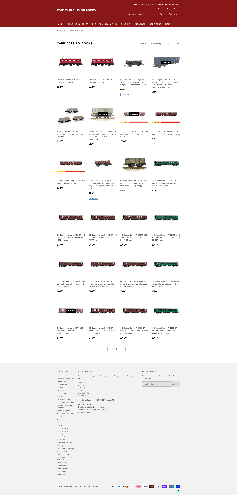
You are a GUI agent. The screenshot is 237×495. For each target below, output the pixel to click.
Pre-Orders (61, 472)
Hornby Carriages (64, 399)
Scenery (60, 446)
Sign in (160, 9)
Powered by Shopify (92, 486)
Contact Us (155, 24)
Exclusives (139, 24)
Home (59, 24)
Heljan (59, 419)
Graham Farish (63, 428)
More (168, 24)
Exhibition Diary (63, 475)
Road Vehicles (62, 463)
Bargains (125, 24)
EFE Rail (60, 422)
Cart (175, 14)
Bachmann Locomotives (104, 24)
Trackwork (61, 437)
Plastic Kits (61, 440)
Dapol (59, 416)
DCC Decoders (63, 454)
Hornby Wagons (63, 411)
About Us (60, 396)
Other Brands (62, 469)
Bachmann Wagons (65, 413)
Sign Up (175, 384)
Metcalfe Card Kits (64, 443)
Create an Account (173, 9)
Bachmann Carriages (65, 402)
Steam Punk (62, 466)
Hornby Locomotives (77, 24)
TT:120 (59, 425)
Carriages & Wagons (75, 30)
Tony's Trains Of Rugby (76, 10)
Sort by (144, 43)
